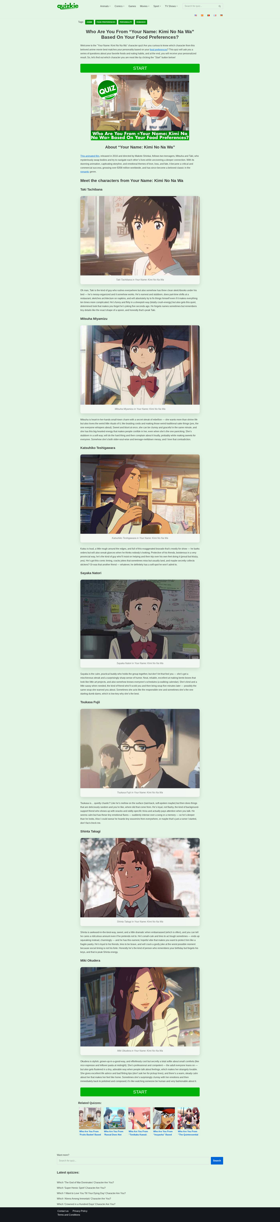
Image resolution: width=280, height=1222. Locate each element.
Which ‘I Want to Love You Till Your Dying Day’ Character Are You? (91, 1193)
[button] (110, 6)
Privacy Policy (80, 1211)
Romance (141, 22)
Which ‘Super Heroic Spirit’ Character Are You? (81, 1188)
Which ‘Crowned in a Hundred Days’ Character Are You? (86, 1204)
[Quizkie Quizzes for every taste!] (68, 6)
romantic (84, 171)
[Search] (220, 6)
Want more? (63, 1155)
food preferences (158, 49)
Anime (89, 22)
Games (132, 6)
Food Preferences (106, 22)
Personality (126, 22)
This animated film (89, 156)
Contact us (63, 1211)
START (140, 68)
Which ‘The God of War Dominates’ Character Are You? (85, 1182)
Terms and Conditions (68, 1215)
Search (217, 1160)
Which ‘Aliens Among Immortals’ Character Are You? (84, 1198)
